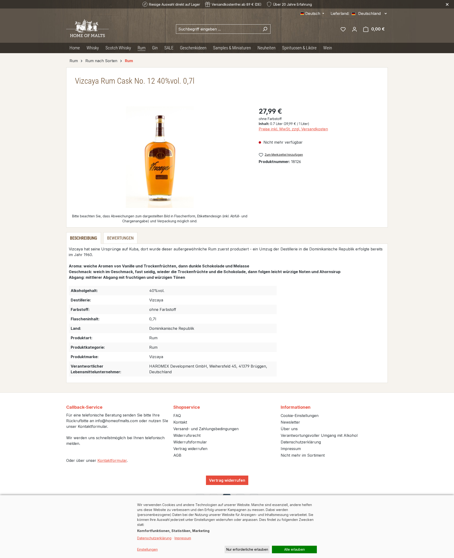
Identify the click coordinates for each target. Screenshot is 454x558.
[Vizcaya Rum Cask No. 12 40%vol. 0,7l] (160, 157)
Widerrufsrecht (187, 435)
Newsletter (290, 422)
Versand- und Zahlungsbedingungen (206, 428)
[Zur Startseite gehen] (87, 28)
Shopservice (186, 407)
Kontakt (180, 422)
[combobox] (218, 29)
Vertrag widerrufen (190, 448)
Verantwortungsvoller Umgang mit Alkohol (319, 435)
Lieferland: (340, 13)
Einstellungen (147, 549)
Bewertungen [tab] (120, 238)
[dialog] (227, 526)
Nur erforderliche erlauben (247, 549)
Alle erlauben (294, 549)
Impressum (291, 448)
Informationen (295, 407)
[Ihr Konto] (354, 29)
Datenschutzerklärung (301, 442)
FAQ (177, 415)
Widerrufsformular (190, 442)
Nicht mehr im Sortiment (303, 455)
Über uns (289, 428)
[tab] (83, 238)
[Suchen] (265, 29)
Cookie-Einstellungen (300, 415)
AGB (177, 455)
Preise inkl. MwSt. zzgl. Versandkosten (293, 129)
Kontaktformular (112, 460)
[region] (159, 157)
